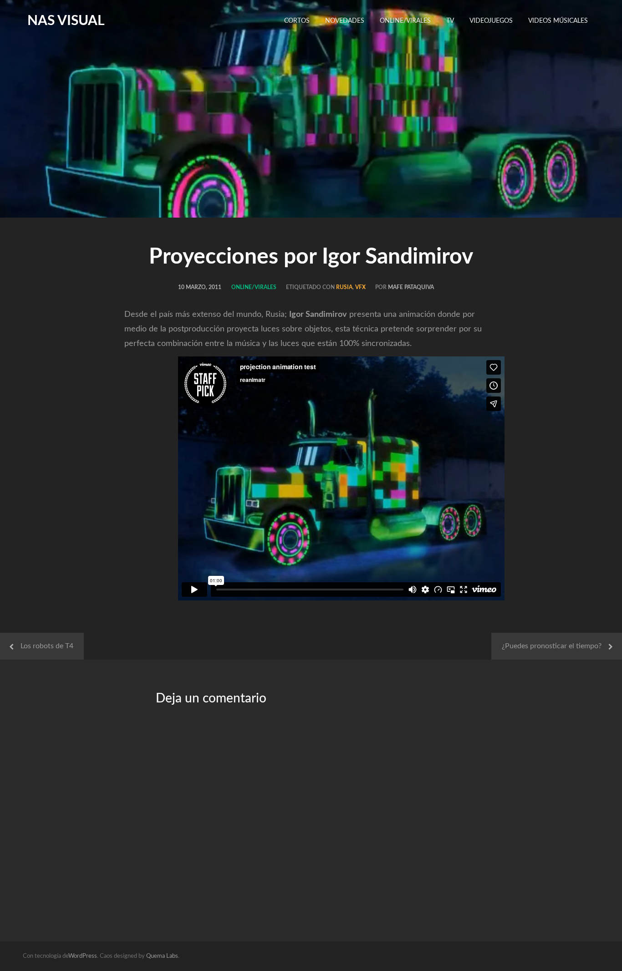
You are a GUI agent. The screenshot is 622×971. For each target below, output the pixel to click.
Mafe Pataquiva (411, 287)
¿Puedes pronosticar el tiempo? (552, 646)
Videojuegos (491, 21)
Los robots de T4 (46, 646)
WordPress (82, 956)
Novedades (344, 21)
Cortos (297, 21)
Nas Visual (66, 21)
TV (450, 21)
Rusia (344, 287)
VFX (360, 287)
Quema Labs (162, 956)
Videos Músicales (558, 21)
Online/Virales (405, 21)
